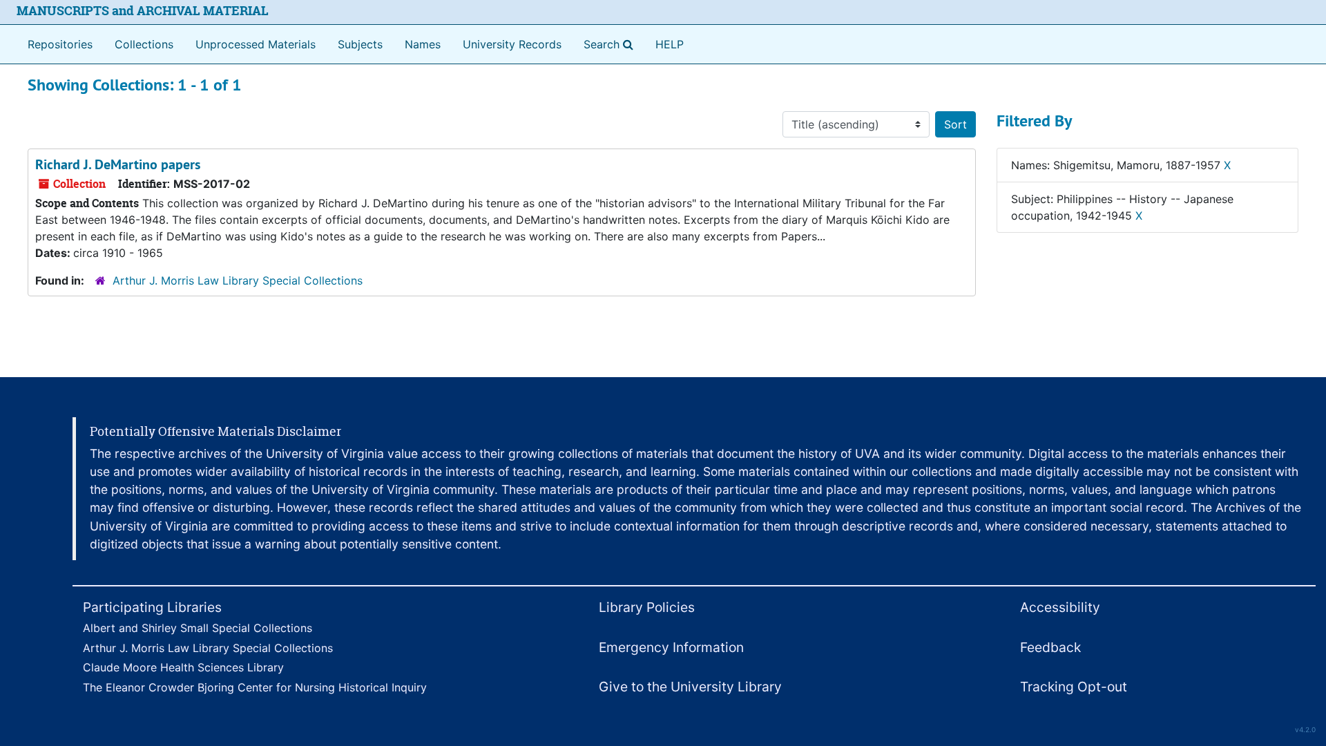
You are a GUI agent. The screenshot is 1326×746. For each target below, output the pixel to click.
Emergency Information (671, 647)
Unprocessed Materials (255, 44)
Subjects (360, 44)
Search (611, 44)
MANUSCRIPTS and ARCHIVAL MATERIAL (143, 10)
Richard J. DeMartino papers (117, 164)
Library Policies (647, 607)
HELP (669, 44)
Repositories (60, 44)
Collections (144, 44)
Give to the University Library (690, 686)
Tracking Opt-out (1073, 686)
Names (423, 44)
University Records (512, 44)
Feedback (1050, 647)
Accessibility (1060, 607)
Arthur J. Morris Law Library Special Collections (238, 280)
